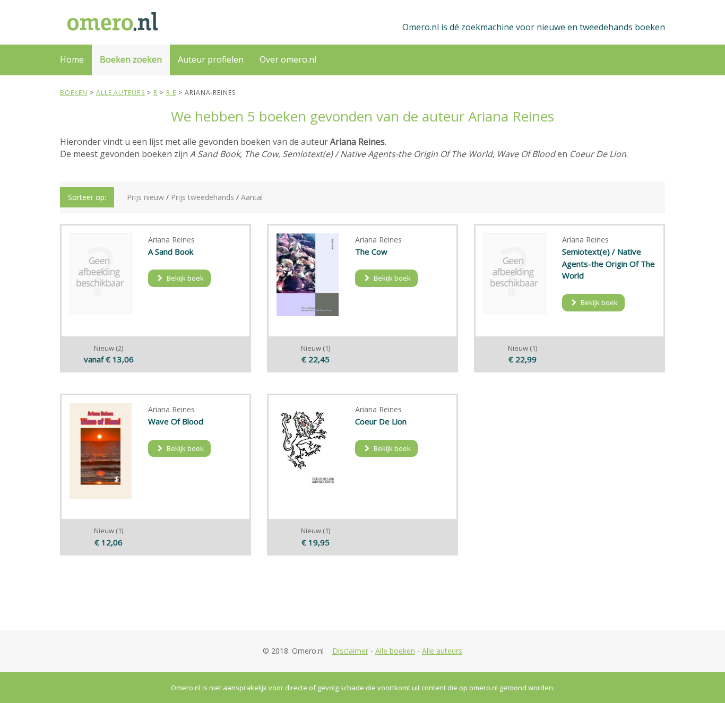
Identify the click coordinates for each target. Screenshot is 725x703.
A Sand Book (170, 251)
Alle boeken (395, 651)
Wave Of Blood (175, 421)
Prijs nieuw (145, 197)
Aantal (252, 197)
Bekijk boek (184, 278)
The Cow (371, 251)
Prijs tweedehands (202, 197)
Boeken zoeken (131, 59)
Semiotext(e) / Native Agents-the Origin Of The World (608, 263)
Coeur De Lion (381, 421)
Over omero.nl (288, 59)
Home (72, 59)
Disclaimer (350, 651)
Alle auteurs (442, 651)
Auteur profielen (211, 59)
